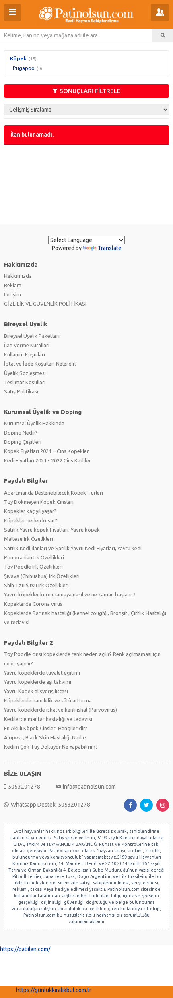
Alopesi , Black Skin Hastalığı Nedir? (45, 737)
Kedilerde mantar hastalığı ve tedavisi (48, 719)
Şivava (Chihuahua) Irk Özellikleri (42, 576)
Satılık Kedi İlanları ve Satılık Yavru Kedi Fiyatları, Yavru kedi (73, 548)
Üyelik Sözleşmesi (25, 373)
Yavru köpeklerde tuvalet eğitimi (42, 672)
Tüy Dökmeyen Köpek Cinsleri (39, 502)
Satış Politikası (21, 391)
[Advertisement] (86, 183)
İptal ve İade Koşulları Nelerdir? (40, 363)
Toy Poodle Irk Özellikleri (33, 566)
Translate (110, 248)
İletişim (12, 294)
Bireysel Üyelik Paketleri (32, 336)
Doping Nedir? (20, 432)
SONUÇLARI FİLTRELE (90, 90)
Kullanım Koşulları (24, 354)
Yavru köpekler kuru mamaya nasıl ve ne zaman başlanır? (70, 594)
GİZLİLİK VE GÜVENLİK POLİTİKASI (45, 303)
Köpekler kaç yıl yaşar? (30, 511)
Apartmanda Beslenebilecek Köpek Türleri (53, 492)
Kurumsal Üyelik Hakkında (34, 423)
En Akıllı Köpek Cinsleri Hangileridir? (45, 728)
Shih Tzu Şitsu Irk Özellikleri (36, 585)
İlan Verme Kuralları (26, 345)
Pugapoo (24, 68)
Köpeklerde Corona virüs (33, 604)
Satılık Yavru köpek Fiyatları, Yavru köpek (52, 529)
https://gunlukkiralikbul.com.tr (53, 990)
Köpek (18, 58)
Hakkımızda (18, 276)
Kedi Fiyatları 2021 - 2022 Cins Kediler (47, 460)
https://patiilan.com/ (25, 949)
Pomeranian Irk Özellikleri (34, 557)
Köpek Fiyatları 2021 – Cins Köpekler (46, 451)
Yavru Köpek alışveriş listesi (36, 691)
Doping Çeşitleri (22, 442)
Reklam (12, 285)
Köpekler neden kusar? (30, 520)
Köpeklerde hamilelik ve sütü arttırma (48, 700)
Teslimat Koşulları (24, 382)
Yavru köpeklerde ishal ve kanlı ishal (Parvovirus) (60, 709)
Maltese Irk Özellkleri (28, 539)
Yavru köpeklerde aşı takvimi (37, 682)
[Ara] (162, 35)
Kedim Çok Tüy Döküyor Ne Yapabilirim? (51, 747)
